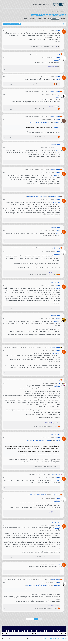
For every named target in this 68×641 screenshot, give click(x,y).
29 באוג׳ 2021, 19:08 (46, 285)
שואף (58, 383)
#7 (4, 172)
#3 (4, 76)
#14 (4, 383)
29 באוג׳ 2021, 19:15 (46, 350)
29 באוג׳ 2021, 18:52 (47, 251)
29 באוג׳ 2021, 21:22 (47, 582)
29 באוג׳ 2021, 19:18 (46, 437)
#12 (4, 318)
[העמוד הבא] (28, 619)
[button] (27, 638)
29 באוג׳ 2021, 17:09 (46, 119)
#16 (4, 477)
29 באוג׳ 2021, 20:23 (47, 498)
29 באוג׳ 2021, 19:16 (48, 383)
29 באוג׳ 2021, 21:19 (46, 564)
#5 (4, 119)
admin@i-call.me (49, 422)
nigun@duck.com (52, 66)
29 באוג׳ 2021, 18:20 (46, 147)
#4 (4, 95)
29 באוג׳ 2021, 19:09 (46, 318)
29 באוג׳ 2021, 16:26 (46, 76)
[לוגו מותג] (58, 4)
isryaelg (58, 30)
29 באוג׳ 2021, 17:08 (47, 95)
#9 (4, 230)
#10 (4, 251)
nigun (58, 57)
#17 (4, 498)
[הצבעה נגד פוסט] (4, 46)
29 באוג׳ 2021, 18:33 (46, 199)
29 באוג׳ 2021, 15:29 (46, 30)
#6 (4, 147)
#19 (4, 564)
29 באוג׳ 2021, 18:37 (46, 230)
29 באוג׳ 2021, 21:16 (46, 525)
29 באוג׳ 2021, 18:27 (46, 172)
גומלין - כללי (54, 18)
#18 (4, 525)
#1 (4, 30)
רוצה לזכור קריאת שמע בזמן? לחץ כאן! (55, 638)
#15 (4, 437)
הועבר (62, 18)
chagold (58, 318)
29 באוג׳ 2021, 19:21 (46, 477)
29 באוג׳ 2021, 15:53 (47, 57)
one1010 (57, 119)
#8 (4, 199)
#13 (4, 350)
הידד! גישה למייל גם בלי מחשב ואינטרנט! (50, 424)
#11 (4, 285)
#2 (4, 57)
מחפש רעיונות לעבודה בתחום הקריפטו (37, 122)
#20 (4, 582)
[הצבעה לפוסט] (11, 46)
